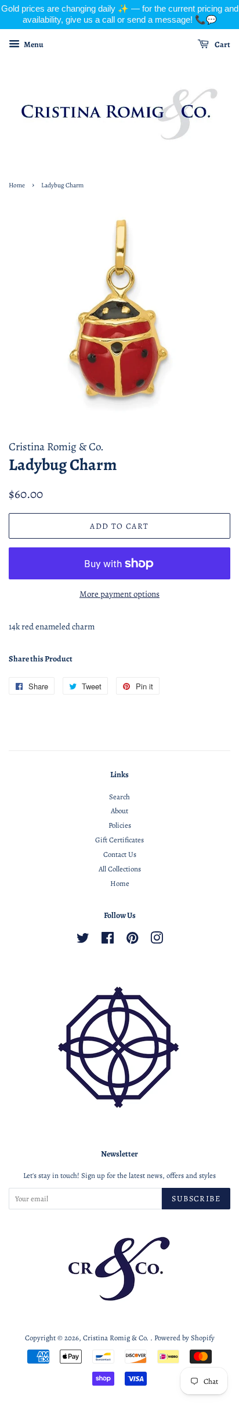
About (119, 811)
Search (119, 797)
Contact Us (119, 854)
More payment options (119, 594)
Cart (221, 44)
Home (17, 185)
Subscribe (196, 1198)
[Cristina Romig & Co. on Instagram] (156, 940)
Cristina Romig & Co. (116, 1338)
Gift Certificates (119, 840)
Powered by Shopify (184, 1338)
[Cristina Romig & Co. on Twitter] (83, 940)
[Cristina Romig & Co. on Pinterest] (132, 940)
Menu (33, 44)
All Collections (120, 869)
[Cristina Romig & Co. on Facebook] (107, 940)
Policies (119, 825)
